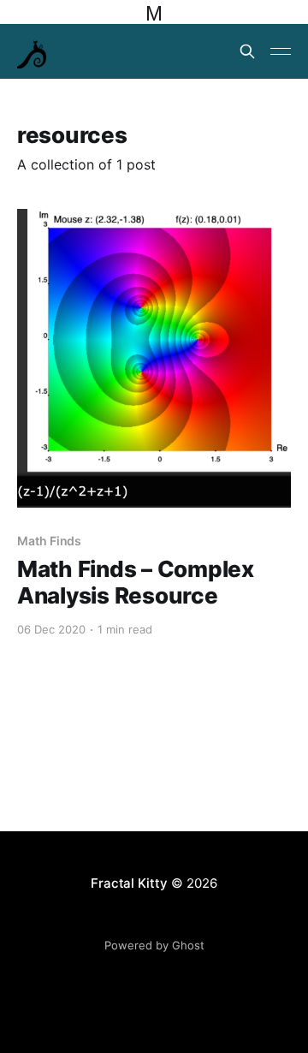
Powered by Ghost (154, 945)
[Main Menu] (280, 51)
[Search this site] (247, 51)
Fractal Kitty (129, 883)
